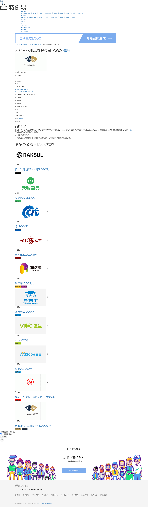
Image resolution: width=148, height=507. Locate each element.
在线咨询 (3, 437)
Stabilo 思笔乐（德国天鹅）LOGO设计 (36, 397)
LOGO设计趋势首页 (21, 44)
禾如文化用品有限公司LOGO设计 (33, 425)
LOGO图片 (31, 44)
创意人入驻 (24, 25)
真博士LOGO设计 (24, 311)
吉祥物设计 (48, 13)
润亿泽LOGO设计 (24, 283)
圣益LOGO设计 (23, 340)
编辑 (66, 50)
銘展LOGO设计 (23, 368)
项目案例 (23, 15)
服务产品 (26, 495)
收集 (18, 164)
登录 (1, 1)
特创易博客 (24, 31)
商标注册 (80, 13)
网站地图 (94, 495)
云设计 (17, 495)
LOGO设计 (24, 13)
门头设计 (41, 13)
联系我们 (75, 495)
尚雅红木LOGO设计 (26, 254)
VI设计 (30, 13)
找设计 (23, 21)
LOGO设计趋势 (25, 27)
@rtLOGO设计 (23, 226)
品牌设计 (74, 13)
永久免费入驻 (74, 470)
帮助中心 (54, 495)
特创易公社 (65, 495)
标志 (131, 130)
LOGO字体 (24, 29)
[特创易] (74, 486)
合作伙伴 (45, 495)
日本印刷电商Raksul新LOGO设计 (33, 169)
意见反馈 (103, 495)
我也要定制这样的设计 (22, 89)
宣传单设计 (55, 13)
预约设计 (23, 19)
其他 (22, 23)
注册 (1, 3)
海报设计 (62, 13)
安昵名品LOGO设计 (26, 198)
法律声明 (84, 495)
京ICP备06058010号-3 (45, 503)
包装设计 (35, 13)
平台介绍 (35, 495)
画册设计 (68, 13)
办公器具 (38, 44)
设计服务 (23, 11)
